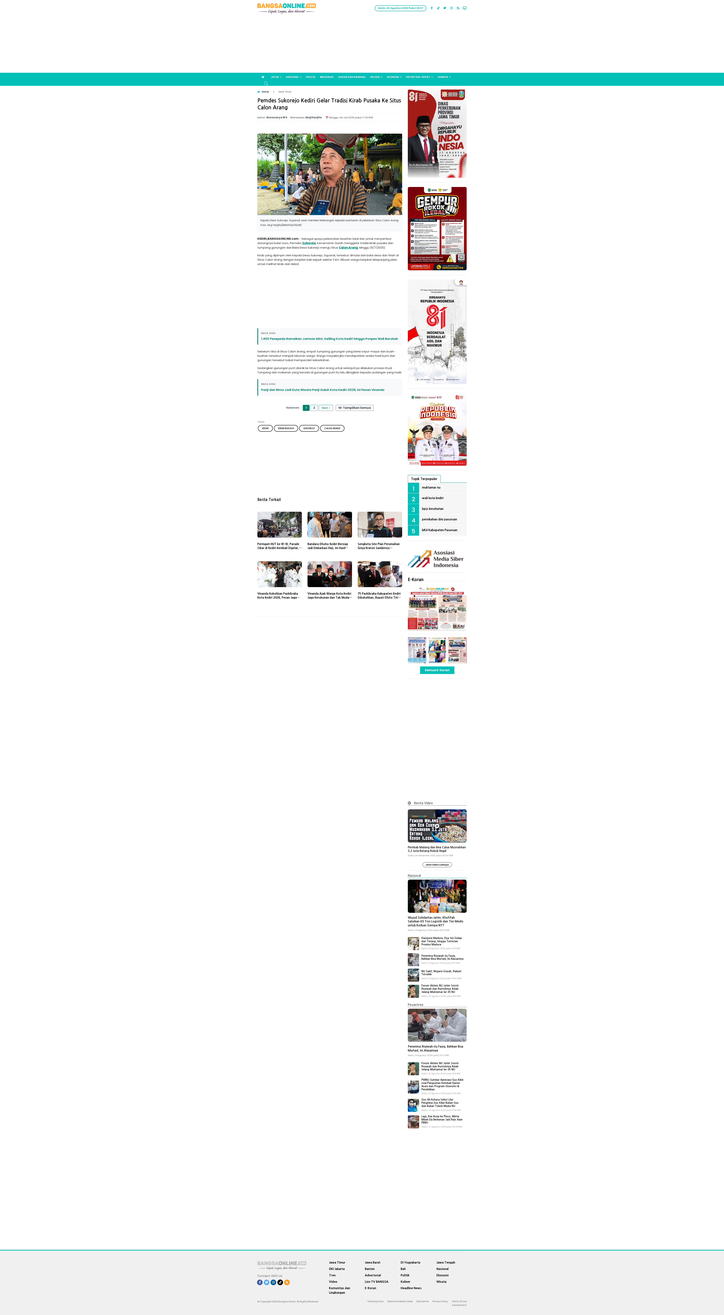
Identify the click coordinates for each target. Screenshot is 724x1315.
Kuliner (405, 1281)
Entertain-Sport (418, 77)
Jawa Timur (337, 1262)
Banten (370, 1268)
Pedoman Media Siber (400, 1301)
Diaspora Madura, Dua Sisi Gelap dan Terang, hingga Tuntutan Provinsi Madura (441, 941)
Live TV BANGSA (376, 1281)
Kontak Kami (459, 1305)
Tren (332, 1275)
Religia (375, 77)
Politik (310, 77)
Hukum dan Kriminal (352, 77)
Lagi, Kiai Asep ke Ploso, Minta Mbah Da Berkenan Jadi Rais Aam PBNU (442, 1119)
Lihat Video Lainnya (437, 864)
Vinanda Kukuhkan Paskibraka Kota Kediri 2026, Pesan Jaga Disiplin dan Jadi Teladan (277, 597)
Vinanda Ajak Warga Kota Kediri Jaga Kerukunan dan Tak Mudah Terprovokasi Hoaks (329, 597)
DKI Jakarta (337, 1268)
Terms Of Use (459, 1301)
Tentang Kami (375, 1301)
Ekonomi (393, 77)
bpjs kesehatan (432, 508)
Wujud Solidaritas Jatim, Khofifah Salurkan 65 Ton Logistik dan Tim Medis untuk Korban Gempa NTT (435, 921)
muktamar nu (431, 487)
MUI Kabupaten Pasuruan (439, 530)
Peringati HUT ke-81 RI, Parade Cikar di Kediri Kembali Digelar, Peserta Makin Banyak (278, 548)
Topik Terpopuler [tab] (424, 478)
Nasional (292, 77)
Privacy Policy (440, 1301)
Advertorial (373, 1275)
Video (333, 1281)
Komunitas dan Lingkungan (339, 1290)
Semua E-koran (437, 670)
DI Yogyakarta (410, 1262)
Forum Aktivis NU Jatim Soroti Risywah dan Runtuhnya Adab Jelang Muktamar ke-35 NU (440, 988)
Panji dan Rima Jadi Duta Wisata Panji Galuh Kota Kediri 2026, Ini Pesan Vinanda (322, 390)
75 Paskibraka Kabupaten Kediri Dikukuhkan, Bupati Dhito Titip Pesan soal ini (379, 597)
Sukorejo (309, 243)
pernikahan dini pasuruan (439, 519)
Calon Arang (348, 248)
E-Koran (416, 579)
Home (265, 91)
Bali (403, 1268)
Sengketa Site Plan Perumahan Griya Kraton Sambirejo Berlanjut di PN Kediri (379, 548)
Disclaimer (422, 1301)
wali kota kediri (432, 497)
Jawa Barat (372, 1262)
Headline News (411, 1288)
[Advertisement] (362, 44)
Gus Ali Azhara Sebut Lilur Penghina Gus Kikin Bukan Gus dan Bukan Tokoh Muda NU (440, 1102)
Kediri (265, 428)
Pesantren (415, 1004)
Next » (326, 408)
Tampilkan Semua (356, 408)
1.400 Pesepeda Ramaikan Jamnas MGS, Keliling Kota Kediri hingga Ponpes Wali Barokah (329, 339)
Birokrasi (327, 77)
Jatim (275, 77)
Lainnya (442, 77)
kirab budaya (286, 428)
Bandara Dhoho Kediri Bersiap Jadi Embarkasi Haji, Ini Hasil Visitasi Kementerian (328, 548)
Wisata (441, 1281)
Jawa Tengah (445, 1262)
